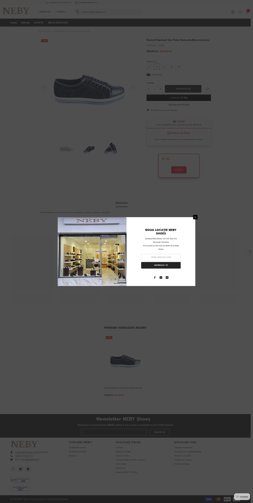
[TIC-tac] (167, 277)
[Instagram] (161, 277)
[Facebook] (155, 277)
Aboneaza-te (161, 265)
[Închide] (195, 217)
